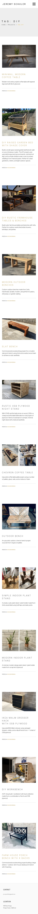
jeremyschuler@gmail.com (9, 894)
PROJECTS (12, 25)
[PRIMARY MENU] (34, 4)
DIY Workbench (12, 789)
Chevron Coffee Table (17, 472)
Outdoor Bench (12, 536)
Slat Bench (10, 346)
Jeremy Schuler (14, 4)
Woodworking (11, 90)
